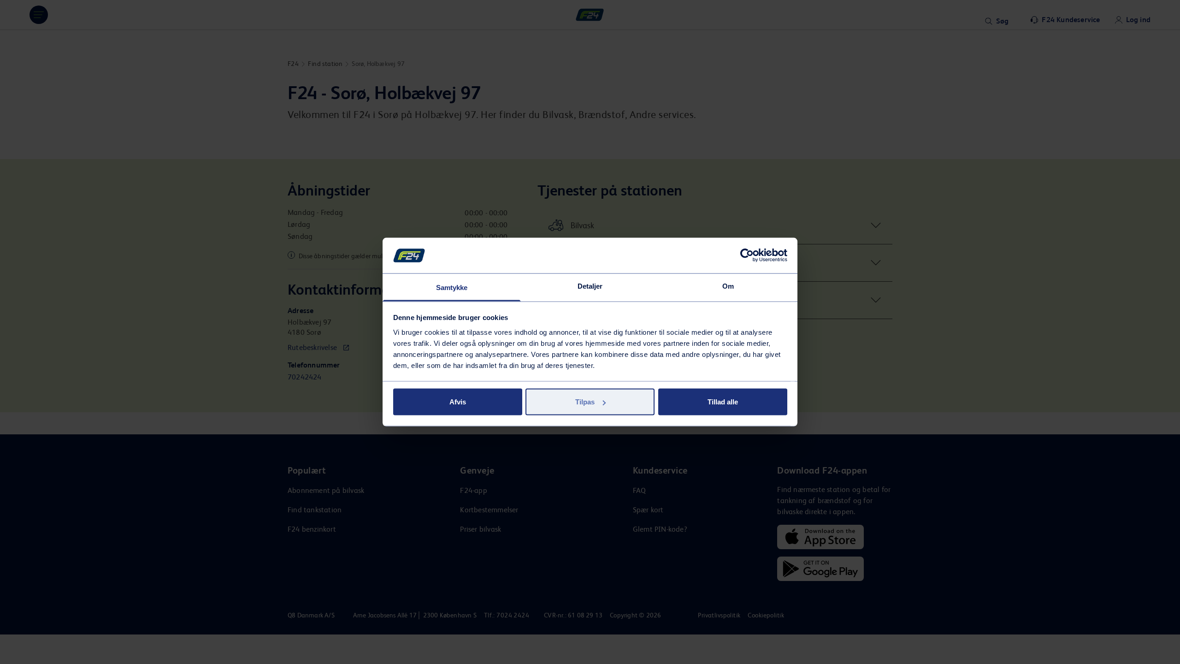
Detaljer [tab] (590, 286)
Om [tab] (728, 286)
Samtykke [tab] (452, 287)
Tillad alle (723, 402)
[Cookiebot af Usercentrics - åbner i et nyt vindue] (747, 255)
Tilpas (585, 402)
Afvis (457, 402)
